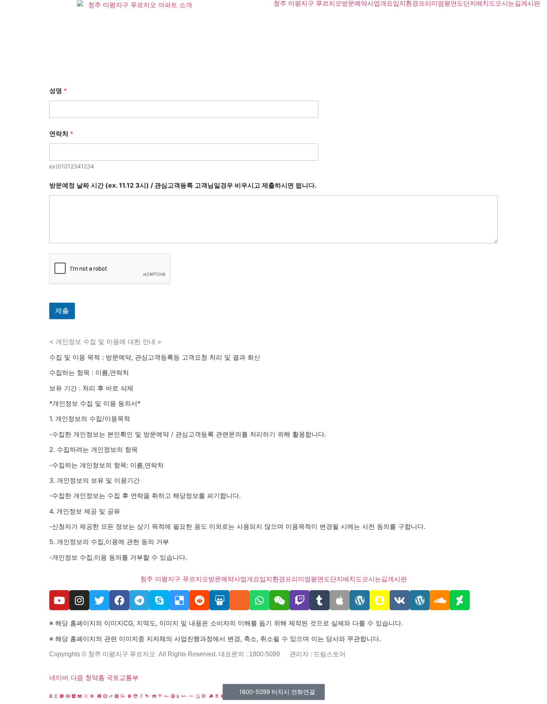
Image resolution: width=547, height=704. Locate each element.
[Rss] (239, 600)
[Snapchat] (380, 600)
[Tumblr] (320, 600)
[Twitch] (300, 600)
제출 (62, 311)
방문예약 (354, 3)
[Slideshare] (219, 600)
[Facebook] (119, 600)
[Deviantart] (460, 600)
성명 (58, 91)
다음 (76, 678)
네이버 (58, 678)
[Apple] (340, 600)
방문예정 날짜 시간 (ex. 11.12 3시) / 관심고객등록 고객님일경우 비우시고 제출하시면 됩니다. (183, 185)
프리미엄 (431, 3)
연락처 (61, 134)
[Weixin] (279, 600)
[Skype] (159, 600)
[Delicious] (179, 600)
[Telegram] (139, 600)
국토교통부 (123, 678)
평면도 (453, 3)
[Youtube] (59, 600)
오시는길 (508, 3)
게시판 (530, 3)
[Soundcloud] (440, 600)
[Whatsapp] (259, 600)
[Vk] (400, 600)
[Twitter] (99, 600)
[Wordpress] (360, 600)
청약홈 (95, 678)
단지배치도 (479, 3)
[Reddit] (199, 600)
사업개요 (380, 3)
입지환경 (405, 3)
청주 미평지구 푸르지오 (308, 3)
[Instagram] (79, 600)
